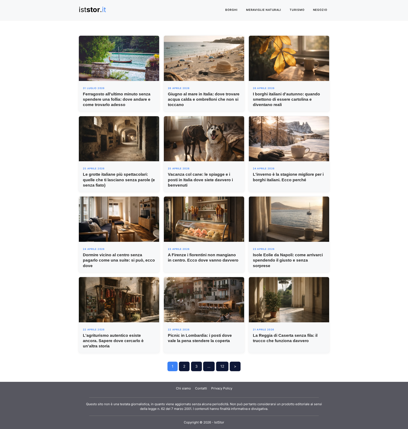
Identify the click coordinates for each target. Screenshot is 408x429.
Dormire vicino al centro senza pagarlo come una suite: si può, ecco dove (119, 260)
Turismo (297, 9)
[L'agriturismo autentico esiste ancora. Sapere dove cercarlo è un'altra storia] (119, 299)
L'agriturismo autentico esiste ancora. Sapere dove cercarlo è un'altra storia (113, 340)
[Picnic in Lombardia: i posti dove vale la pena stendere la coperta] (204, 299)
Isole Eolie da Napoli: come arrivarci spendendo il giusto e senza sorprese (288, 260)
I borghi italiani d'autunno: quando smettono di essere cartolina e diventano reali (286, 99)
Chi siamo (183, 388)
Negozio (320, 9)
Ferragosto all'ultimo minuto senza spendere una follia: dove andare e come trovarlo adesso (116, 99)
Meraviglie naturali (263, 9)
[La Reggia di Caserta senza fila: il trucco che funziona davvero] (289, 299)
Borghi (231, 9)
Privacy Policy (221, 388)
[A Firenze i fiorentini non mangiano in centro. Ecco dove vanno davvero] (204, 219)
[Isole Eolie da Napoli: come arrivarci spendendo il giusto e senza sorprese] (289, 219)
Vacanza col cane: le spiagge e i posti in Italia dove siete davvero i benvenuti (200, 179)
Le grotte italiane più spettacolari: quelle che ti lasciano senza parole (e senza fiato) (119, 179)
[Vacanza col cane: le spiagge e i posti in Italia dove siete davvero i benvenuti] (204, 138)
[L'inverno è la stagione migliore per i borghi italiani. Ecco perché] (289, 138)
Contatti (201, 388)
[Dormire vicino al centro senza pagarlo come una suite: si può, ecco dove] (119, 219)
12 (222, 366)
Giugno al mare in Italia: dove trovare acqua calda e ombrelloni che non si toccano (203, 99)
